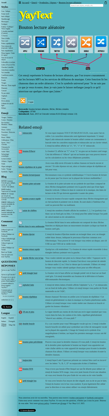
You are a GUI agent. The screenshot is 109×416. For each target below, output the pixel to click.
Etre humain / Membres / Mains (6, 123)
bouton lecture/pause (31, 175)
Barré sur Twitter (6, 252)
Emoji (4, 113)
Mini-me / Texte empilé (8, 85)
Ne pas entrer (5, 93)
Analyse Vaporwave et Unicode (8, 190)
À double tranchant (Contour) (7, 32)
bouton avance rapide (32, 199)
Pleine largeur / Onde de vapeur (8, 54)
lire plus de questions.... (9, 296)
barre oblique (5, 16)
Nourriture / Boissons (8, 132)
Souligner (4, 24)
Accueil (3, 2)
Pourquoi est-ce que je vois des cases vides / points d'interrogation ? (8, 279)
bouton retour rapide (31, 249)
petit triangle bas (29, 381)
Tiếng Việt (12, 325)
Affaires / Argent (6, 161)
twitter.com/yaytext (77, 398)
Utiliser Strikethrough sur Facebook (8, 240)
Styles (4, 6)
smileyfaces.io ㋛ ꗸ (7, 300)
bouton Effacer (29, 151)
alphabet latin (28, 285)
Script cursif (5, 14)
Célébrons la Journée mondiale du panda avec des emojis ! (7, 205)
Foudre (3, 80)
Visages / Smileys (6, 117)
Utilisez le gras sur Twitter (7, 244)
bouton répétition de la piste (30, 167)
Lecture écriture (6, 159)
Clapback (4, 96)
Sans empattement (7, 51)
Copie (30, 102)
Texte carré (4, 41)
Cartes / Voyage (6, 169)
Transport (4, 135)
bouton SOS (28, 369)
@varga (63, 403)
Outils (3, 164)
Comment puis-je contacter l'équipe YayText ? (6, 292)
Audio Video (5, 151)
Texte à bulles (5, 38)
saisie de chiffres (30, 210)
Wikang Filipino (3, 325)
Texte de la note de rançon (7, 59)
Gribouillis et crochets (8, 62)
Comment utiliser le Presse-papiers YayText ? (7, 285)
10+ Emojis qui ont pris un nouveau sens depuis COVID (7, 196)
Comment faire (7, 223)
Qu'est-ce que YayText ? (8, 271)
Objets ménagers (6, 166)
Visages (3, 83)
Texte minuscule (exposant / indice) (7, 47)
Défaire (3, 108)
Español (11, 318)
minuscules (27, 133)
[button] (20, 2)
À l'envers (4, 36)
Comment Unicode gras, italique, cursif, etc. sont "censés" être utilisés (8, 184)
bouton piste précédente (33, 342)
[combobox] (86, 5)
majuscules (27, 360)
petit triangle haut (30, 273)
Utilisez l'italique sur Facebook (7, 235)
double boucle (29, 324)
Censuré (4, 91)
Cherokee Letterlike (7, 67)
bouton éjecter (29, 234)
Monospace (5, 22)
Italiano (3, 321)
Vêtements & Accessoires (5, 148)
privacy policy (43, 403)
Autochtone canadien (7, 70)
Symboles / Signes (7, 172)
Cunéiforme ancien (7, 75)
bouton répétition (30, 297)
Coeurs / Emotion (6, 120)
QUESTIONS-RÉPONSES (8, 263)
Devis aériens (5, 101)
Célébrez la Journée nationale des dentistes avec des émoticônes (8, 213)
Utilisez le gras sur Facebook (7, 230)
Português (12, 321)
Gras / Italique (5, 11)
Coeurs (3, 98)
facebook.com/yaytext (95, 398)
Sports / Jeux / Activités (5, 143)
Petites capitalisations (8, 43)
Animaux (4, 127)
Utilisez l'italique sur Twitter (7, 248)
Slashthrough (5, 19)
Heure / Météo (5, 137)
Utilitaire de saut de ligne (7, 104)
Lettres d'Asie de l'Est (8, 65)
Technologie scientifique (5, 155)
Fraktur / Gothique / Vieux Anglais (7, 28)
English (3, 318)
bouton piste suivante (31, 183)
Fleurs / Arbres (6, 130)
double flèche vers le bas (33, 258)
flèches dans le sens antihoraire (31, 226)
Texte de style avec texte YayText (7, 256)
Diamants (4, 88)
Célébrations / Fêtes (7, 140)
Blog (4, 176)
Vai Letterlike (5, 72)
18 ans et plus (28, 312)
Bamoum (4, 78)
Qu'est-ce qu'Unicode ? (8, 275)
